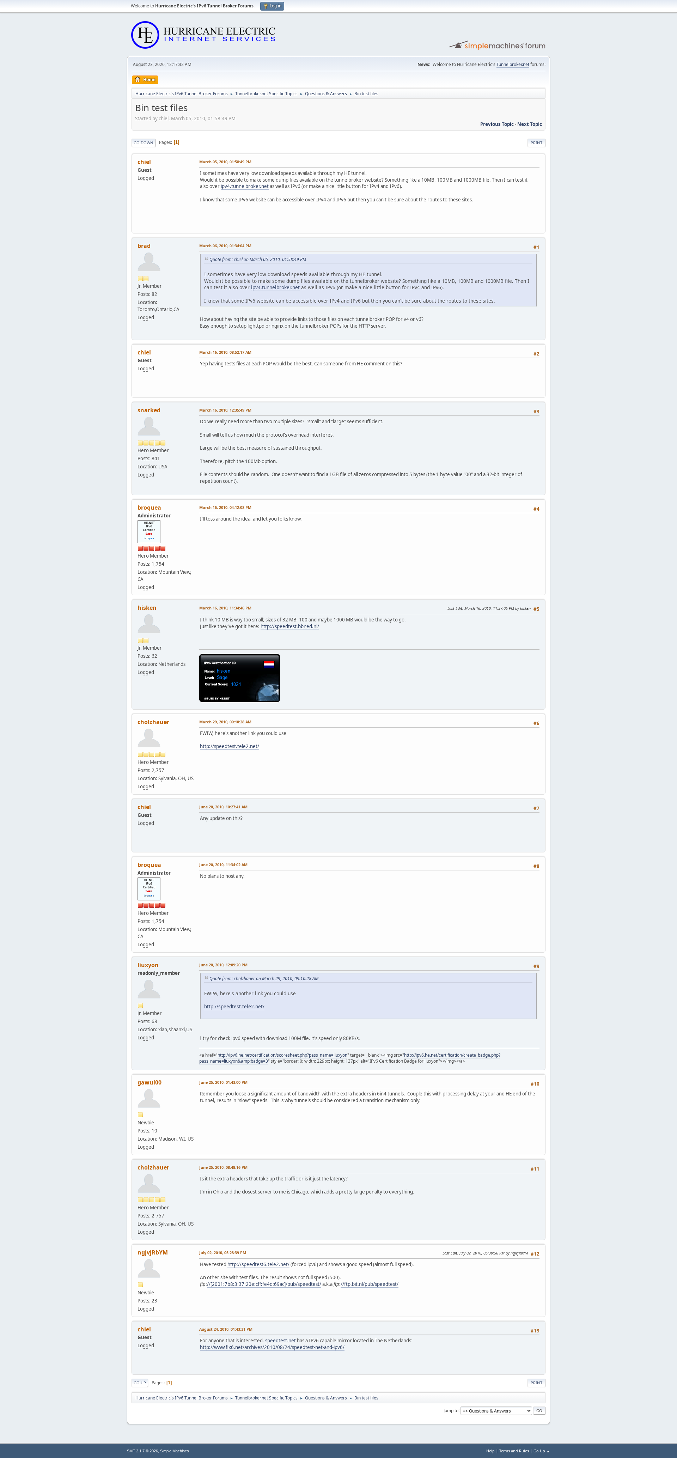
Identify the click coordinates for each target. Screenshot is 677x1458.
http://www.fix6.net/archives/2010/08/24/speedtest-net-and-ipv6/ (272, 1347)
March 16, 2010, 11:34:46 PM (225, 607)
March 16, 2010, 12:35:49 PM (225, 410)
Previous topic (497, 124)
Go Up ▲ (541, 1450)
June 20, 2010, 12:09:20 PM (223, 964)
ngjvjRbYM (153, 1252)
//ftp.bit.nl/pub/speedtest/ (369, 1284)
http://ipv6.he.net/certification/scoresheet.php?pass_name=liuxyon (282, 1055)
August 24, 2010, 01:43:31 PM (225, 1329)
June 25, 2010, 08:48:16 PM (223, 1167)
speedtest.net (280, 1340)
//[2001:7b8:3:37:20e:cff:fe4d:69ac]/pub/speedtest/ (264, 1284)
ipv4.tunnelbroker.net (245, 186)
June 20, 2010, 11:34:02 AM (223, 864)
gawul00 (149, 1082)
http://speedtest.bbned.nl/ (290, 626)
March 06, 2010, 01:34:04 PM (225, 245)
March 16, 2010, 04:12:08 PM (225, 507)
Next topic (529, 124)
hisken (147, 608)
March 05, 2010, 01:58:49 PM (225, 161)
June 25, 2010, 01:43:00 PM (223, 1082)
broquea (149, 507)
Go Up (140, 1382)
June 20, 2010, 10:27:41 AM (223, 806)
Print (536, 142)
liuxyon (148, 965)
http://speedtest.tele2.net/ (229, 746)
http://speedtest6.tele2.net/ (258, 1264)
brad (144, 246)
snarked (149, 410)
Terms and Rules (514, 1450)
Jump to (451, 1410)
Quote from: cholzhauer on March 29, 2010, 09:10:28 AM (263, 979)
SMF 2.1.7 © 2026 (142, 1451)
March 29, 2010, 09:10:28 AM (225, 721)
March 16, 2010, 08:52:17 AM (225, 352)
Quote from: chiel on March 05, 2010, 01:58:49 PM (257, 259)
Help (490, 1450)
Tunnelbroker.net (512, 64)
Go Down (143, 142)
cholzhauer (153, 722)
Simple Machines (174, 1451)
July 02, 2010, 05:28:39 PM (222, 1252)
